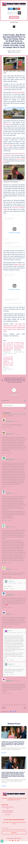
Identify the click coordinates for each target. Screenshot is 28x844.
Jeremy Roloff (19, 378)
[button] (14, 27)
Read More (3, 752)
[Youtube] (19, 9)
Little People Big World (15, 52)
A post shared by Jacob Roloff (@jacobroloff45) (14, 246)
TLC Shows (13, 382)
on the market (9, 145)
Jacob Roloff (13, 378)
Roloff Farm (19, 380)
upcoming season (7, 124)
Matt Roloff (8, 380)
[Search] (19, 13)
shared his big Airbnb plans (18, 92)
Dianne (14, 582)
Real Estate (13, 380)
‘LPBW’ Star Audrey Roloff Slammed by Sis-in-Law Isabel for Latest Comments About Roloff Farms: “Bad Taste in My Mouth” (12, 744)
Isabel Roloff (7, 378)
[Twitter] (11, 9)
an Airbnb (5, 87)
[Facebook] (9, 9)
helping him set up (18, 264)
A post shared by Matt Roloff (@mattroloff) (14, 303)
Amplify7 (11, 838)
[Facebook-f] (10, 840)
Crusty (14, 632)
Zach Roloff (19, 382)
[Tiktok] (16, 9)
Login (24, 400)
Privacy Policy (8, 814)
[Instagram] (14, 9)
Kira (14, 665)
